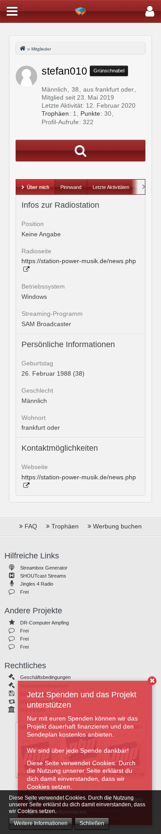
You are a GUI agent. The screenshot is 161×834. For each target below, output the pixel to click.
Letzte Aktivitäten (111, 187)
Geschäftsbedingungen (45, 677)
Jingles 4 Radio (36, 584)
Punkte (90, 113)
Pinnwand (70, 187)
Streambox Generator (44, 567)
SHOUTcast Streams (43, 575)
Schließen (92, 823)
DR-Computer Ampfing (44, 622)
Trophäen (55, 113)
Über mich (38, 187)
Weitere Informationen (41, 823)
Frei (24, 592)
